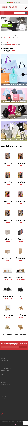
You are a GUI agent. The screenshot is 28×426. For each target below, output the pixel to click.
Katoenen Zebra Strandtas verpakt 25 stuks (7, 220)
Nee (11, 2)
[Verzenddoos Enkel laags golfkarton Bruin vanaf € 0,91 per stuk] (20, 327)
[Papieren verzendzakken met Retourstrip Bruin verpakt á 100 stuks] (20, 251)
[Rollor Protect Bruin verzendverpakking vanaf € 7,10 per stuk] (7, 308)
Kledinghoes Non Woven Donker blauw (20, 239)
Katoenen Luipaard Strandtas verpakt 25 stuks (7, 163)
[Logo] (9, 7)
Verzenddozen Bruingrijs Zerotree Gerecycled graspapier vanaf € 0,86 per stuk (7, 333)
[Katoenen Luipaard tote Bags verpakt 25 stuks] (20, 156)
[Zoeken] (26, 13)
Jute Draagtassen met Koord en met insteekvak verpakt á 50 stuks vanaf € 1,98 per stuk (7, 257)
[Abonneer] (14, 347)
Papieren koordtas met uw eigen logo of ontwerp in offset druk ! (7, 276)
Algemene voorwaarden (5, 370)
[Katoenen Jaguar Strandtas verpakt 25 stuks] (7, 175)
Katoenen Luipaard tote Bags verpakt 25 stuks (20, 163)
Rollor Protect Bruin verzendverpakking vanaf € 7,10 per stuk (7, 314)
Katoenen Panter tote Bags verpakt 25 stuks (20, 201)
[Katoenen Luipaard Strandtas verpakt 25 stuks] (7, 156)
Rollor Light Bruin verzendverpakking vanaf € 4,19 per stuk (20, 314)
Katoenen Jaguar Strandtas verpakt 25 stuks (7, 182)
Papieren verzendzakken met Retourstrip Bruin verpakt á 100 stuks (20, 257)
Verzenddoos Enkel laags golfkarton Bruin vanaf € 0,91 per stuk (20, 333)
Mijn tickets (3, 402)
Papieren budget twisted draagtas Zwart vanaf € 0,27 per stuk (20, 295)
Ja (8, 2)
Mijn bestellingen (4, 398)
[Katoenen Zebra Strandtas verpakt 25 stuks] (7, 213)
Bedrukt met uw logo (7, 25)
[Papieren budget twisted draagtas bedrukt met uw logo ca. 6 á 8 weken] (20, 270)
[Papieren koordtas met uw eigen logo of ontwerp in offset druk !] (7, 270)
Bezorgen (2, 386)
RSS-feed (18, 421)
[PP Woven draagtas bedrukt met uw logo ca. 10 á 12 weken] (7, 289)
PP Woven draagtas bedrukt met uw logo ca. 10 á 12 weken (7, 295)
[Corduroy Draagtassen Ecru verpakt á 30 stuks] (7, 232)
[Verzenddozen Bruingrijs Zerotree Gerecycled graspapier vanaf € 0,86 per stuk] (7, 327)
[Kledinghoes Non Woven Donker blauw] (20, 232)
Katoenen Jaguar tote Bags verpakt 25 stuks (20, 182)
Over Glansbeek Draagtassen (6, 368)
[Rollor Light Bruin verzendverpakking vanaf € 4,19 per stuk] (20, 308)
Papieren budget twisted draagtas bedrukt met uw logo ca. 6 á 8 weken (20, 276)
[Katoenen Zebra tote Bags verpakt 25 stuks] (20, 213)
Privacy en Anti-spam (4, 372)
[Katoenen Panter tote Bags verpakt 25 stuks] (20, 194)
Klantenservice (3, 382)
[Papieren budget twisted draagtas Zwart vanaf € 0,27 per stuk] (20, 289)
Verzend (23, 347)
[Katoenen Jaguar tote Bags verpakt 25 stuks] (20, 175)
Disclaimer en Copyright (5, 374)
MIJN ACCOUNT (3, 396)
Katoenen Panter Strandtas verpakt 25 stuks (7, 201)
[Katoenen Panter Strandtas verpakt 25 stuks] (7, 194)
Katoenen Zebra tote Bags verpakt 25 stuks (20, 220)
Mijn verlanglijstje (4, 400)
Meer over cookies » (17, 2)
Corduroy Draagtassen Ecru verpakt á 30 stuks (8, 239)
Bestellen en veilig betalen (5, 384)
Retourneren (3, 388)
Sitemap (22, 421)
